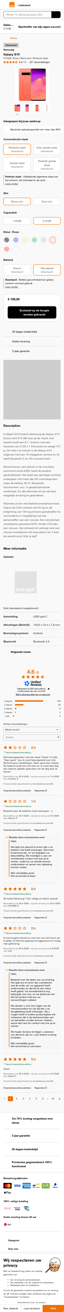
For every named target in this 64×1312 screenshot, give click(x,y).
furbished (23, 5)
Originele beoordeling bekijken (17, 790)
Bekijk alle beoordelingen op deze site (33, 694)
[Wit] (16, 249)
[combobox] (27, 14)
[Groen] (34, 240)
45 (53, 1098)
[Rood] (6, 249)
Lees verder (11, 183)
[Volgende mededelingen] (59, 1099)
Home (13, 38)
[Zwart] (6, 240)
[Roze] (52, 240)
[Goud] (25, 240)
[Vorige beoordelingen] (4, 1098)
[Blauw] (16, 240)
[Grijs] (43, 240)
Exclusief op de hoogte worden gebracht (34, 312)
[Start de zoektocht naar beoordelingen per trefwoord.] (58, 737)
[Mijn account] (53, 5)
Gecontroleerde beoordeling (18, 752)
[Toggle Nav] (5, 5)
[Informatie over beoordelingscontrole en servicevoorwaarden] (48, 688)
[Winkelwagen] (59, 5)
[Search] (56, 14)
